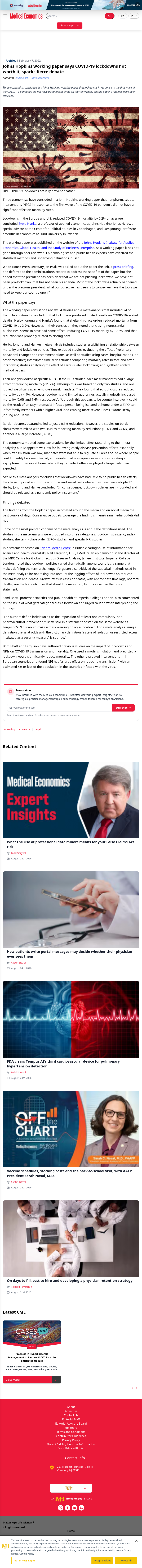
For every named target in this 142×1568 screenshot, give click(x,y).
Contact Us (71, 1415)
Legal (37, 729)
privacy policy (72, 715)
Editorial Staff (71, 1419)
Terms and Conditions (71, 1432)
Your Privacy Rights (71, 1448)
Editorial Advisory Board (71, 1423)
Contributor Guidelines (71, 1436)
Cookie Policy (26, 1553)
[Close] (136, 1541)
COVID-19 (24, 729)
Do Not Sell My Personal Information (71, 1444)
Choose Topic (67, 25)
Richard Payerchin (21, 1286)
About (71, 1407)
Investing (9, 729)
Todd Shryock (18, 853)
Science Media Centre (55, 548)
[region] (71, 1551)
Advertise (71, 1411)
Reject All (126, 1560)
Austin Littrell (18, 962)
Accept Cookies (102, 1560)
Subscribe (121, 707)
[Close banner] (137, 4)
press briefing (123, 267)
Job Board (71, 1428)
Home (71, 1530)
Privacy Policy (71, 1440)
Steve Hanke (27, 223)
